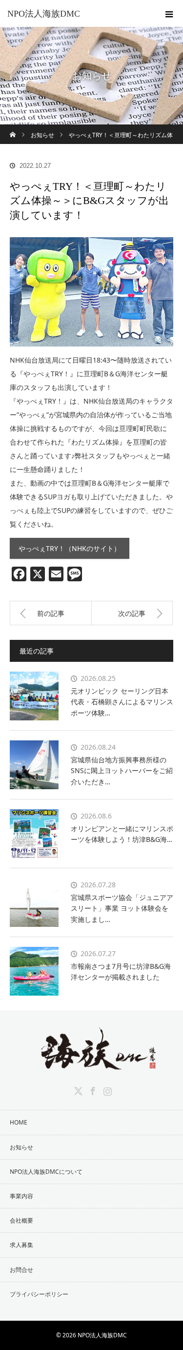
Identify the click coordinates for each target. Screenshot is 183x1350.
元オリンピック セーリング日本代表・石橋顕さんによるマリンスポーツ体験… (122, 701)
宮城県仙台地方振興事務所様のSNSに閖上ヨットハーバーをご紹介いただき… (122, 770)
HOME (18, 1122)
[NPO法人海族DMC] (91, 1062)
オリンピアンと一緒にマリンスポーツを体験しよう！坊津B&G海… (122, 834)
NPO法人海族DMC (43, 14)
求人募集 (21, 1245)
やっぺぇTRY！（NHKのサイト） (70, 548)
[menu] (169, 13)
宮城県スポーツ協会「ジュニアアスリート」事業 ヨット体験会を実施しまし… (122, 908)
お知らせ (21, 1147)
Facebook (91, 1089)
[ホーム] (13, 128)
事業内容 (21, 1196)
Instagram (106, 1089)
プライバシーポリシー (39, 1294)
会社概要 (21, 1220)
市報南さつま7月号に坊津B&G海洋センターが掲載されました (121, 971)
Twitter (77, 1089)
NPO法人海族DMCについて (46, 1171)
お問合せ (21, 1270)
